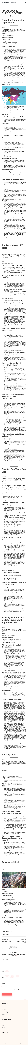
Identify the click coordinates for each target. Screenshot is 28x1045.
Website (3, 983)
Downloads (4, 1009)
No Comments (22, 16)
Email (3, 977)
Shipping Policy (4, 1014)
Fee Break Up (4, 1028)
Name (3, 971)
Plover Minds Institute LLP (9, 2)
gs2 (9, 7)
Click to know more (5, 1037)
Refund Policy (4, 1015)
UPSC (3, 1024)
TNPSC (3, 1025)
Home (3, 1007)
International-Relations (17, 7)
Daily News (4, 7)
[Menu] (25, 2)
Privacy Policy (4, 1011)
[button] (6, 934)
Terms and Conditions (6, 1012)
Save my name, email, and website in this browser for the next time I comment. (13, 990)
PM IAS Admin (7, 932)
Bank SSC (3, 1027)
